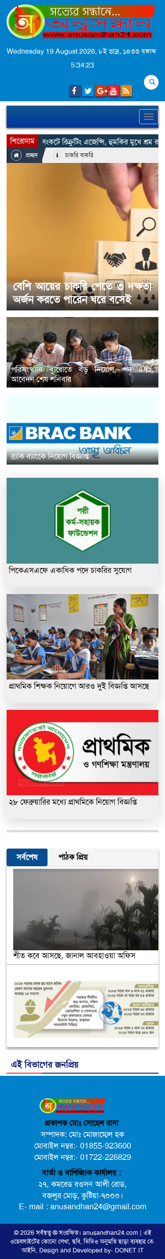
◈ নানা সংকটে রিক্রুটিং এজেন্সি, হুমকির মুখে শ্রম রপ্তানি (79, 142)
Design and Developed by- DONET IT (91, 1250)
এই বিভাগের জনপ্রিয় (45, 1064)
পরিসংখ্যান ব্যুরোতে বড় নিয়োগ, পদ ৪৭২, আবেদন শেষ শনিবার (82, 374)
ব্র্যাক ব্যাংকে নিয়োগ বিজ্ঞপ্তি (50, 456)
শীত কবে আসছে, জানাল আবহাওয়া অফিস (74, 955)
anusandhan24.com (111, 1233)
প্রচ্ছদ (31, 155)
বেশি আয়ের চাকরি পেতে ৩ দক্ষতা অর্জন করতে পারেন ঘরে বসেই (82, 293)
